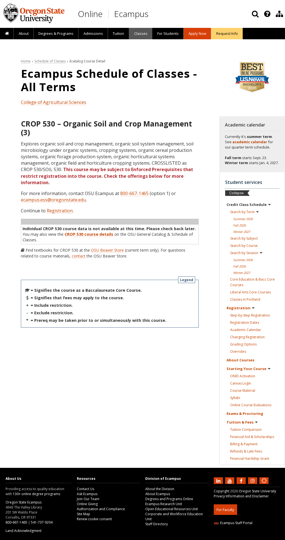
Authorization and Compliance (101, 509)
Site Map (83, 514)
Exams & (245, 413)
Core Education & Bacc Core (252, 282)
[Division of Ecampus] (279, 14)
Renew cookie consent (94, 519)
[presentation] (266, 14)
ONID (242, 376)
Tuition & (240, 422)
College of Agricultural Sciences (53, 102)
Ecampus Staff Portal (236, 522)
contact (78, 256)
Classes (141, 33)
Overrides (238, 351)
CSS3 (257, 536)
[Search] (255, 14)
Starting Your (246, 368)
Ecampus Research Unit (163, 504)
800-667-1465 (134, 193)
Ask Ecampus (87, 494)
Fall (239, 225)
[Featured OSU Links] (267, 14)
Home (26, 61)
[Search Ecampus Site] (255, 14)
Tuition (118, 33)
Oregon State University (257, 491)
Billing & (243, 444)
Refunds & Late (246, 451)
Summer (243, 219)
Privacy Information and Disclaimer (241, 496)
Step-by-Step (250, 315)
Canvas (240, 383)
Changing (247, 337)
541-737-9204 (42, 522)
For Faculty (225, 509)
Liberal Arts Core (250, 292)
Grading (243, 344)
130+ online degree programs (36, 494)
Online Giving (87, 504)
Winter (241, 232)
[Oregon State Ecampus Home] (109, 14)
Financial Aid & (252, 436)
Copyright (221, 491)
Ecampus (131, 14)
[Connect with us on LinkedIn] (219, 481)
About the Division (159, 489)
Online (90, 14)
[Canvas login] (264, 485)
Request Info (227, 33)
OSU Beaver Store (107, 250)
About (24, 33)
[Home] (7, 34)
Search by (242, 212)
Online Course (250, 405)
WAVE (269, 536)
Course (242, 390)
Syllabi (235, 397)
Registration (60, 211)
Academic (245, 329)
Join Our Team (88, 499)
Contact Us (85, 489)
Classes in (245, 299)
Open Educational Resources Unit (171, 509)
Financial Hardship (249, 458)
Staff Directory (156, 524)
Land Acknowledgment (23, 530)
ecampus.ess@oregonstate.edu (53, 200)
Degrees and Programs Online (169, 499)
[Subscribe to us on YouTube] (230, 481)
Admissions (93, 33)
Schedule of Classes (50, 61)
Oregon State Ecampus (23, 502)
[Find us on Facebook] (242, 481)
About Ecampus (157, 494)
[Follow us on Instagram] (253, 481)
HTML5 (244, 536)
